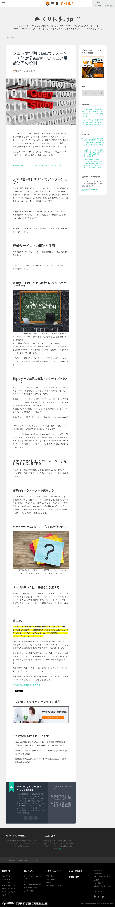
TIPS (55, 786)
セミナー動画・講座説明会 (33, 884)
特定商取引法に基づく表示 (102, 886)
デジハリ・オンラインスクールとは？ (34, 877)
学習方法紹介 (50, 879)
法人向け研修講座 (75, 871)
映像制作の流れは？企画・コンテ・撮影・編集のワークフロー (62, 797)
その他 (4, 895)
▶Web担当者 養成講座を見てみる (26, 685)
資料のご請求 (97, 870)
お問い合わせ (97, 873)
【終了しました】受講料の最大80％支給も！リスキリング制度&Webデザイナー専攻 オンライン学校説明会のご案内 (94, 143)
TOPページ (10, 37)
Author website (31, 818)
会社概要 (96, 880)
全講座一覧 (6, 871)
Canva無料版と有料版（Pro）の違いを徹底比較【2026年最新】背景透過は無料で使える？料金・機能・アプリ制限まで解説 (93, 163)
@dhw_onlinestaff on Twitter (36, 818)
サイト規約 (97, 883)
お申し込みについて (30, 887)
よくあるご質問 (29, 891)
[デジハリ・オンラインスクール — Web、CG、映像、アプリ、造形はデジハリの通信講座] (57, 19)
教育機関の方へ (74, 877)
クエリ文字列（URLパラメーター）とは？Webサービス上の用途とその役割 (40, 58)
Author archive (26, 818)
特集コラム (50, 882)
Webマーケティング (8, 889)
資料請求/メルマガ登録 (90, 190)
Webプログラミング (8, 885)
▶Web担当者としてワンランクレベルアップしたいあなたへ (37, 165)
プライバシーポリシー (100, 876)
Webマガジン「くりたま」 (55, 885)
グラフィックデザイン (9, 892)
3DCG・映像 (6, 879)
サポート (27, 881)
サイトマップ (97, 891)
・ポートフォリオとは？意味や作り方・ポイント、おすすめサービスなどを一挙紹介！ (92, 122)
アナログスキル (7, 882)
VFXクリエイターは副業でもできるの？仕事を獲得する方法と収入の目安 (62, 805)
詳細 (59, 849)
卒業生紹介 (50, 876)
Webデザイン (6, 876)
